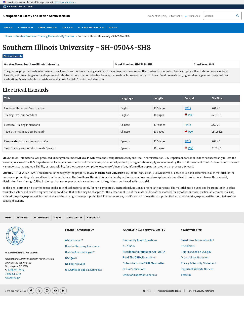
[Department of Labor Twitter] (39, 290)
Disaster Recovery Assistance (82, 246)
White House (72, 240)
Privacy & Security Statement (198, 263)
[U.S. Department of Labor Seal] (15, 235)
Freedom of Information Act (197, 240)
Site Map (186, 275)
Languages (194, 16)
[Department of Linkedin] (63, 290)
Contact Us (154, 16)
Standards (24, 27)
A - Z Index (129, 246)
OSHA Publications (134, 269)
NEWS (112, 27)
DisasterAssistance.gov (78, 252)
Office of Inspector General (139, 275)
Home (8, 36)
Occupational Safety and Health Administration (36, 16)
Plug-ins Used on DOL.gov (196, 252)
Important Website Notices (197, 269)
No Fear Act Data (75, 264)
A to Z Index (175, 16)
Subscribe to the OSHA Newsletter (144, 263)
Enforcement (46, 27)
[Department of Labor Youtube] (55, 290)
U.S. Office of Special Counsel (82, 270)
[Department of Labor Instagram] (47, 290)
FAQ (165, 16)
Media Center (74, 217)
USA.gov (70, 258)
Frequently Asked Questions (140, 240)
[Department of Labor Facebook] (30, 290)
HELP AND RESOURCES (89, 27)
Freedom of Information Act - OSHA (144, 252)
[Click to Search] (237, 16)
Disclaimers (188, 246)
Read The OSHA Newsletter (139, 257)
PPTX (188, 108)
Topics (66, 27)
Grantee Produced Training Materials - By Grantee (44, 36)
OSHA (7, 27)
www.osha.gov (12, 277)
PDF (190, 115)
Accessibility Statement (195, 257)
